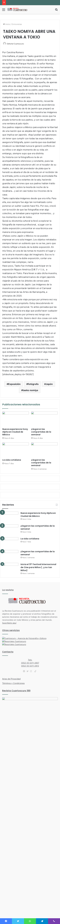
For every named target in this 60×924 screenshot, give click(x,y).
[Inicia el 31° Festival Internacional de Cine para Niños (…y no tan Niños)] (10, 568)
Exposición (14, 384)
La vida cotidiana (11, 459)
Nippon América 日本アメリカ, (29, 269)
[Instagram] (31, 671)
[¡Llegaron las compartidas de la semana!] (44, 419)
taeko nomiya (30, 390)
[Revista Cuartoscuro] (19, 9)
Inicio (7, 24)
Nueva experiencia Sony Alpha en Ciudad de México (15, 432)
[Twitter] (28, 671)
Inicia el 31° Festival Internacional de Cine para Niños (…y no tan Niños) (38, 567)
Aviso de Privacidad (11, 679)
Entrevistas (17, 24)
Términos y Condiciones (13, 683)
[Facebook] (25, 671)
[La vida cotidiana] (15, 449)
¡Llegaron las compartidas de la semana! (41, 432)
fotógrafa (33, 384)
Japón (49, 384)
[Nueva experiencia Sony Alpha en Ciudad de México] (15, 419)
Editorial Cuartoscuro (15, 44)
